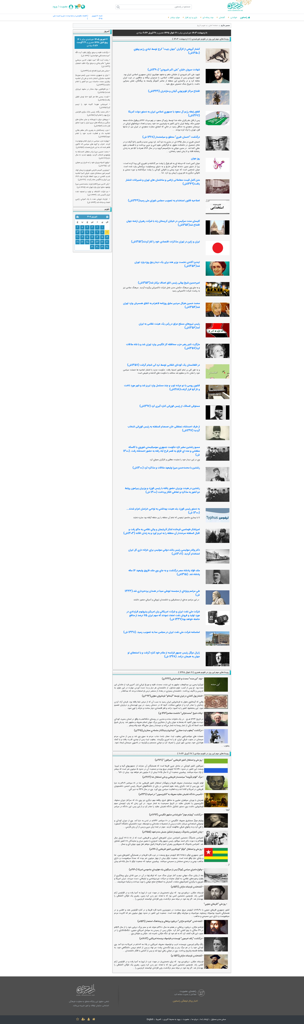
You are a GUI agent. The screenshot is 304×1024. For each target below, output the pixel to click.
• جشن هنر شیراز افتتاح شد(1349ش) (95, 70)
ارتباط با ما (204, 1019)
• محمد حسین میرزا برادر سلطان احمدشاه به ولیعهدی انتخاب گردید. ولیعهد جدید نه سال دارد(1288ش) (92, 155)
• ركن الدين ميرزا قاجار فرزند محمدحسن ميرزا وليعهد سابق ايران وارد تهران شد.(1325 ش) (92, 185)
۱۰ (92, 232)
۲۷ (77, 242)
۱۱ (87, 232)
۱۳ (77, 232)
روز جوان (195, 159)
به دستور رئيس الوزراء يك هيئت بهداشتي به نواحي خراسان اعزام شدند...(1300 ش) (163, 511)
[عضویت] (83, 1019)
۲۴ (92, 242)
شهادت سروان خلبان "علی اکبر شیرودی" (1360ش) (174, 70)
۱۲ (82, 232)
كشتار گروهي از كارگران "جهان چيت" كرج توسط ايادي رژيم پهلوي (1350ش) (167, 51)
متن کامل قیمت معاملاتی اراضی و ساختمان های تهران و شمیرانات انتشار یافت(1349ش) (163, 182)
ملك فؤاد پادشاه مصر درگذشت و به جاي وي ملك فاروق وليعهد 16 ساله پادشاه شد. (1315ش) (164, 573)
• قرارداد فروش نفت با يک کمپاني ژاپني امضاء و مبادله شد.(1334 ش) (92, 201)
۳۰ (97, 247)
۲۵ (87, 242)
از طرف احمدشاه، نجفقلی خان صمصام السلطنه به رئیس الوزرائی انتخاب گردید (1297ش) (164, 429)
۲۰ (77, 237)
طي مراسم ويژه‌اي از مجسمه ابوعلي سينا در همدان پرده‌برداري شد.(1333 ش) (162, 593)
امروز (106, 31)
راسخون (243, 17)
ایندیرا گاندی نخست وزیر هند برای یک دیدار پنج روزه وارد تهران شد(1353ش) (167, 264)
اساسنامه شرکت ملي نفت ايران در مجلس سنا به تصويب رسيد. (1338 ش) (161, 632)
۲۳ (97, 242)
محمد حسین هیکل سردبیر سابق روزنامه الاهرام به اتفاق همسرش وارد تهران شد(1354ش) (161, 305)
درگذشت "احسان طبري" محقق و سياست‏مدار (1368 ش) (171, 137)
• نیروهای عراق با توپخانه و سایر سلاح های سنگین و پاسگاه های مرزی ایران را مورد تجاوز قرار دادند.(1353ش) (92, 122)
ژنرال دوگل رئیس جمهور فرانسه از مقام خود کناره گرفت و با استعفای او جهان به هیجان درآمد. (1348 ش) (164, 655)
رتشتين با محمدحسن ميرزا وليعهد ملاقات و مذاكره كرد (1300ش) (166, 468)
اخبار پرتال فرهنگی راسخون (185, 1001)
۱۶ (97, 237)
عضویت (64, 7)
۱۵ (102, 237)
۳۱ (92, 247)
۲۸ (107, 247)
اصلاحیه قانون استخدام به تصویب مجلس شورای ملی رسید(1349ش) (164, 201)
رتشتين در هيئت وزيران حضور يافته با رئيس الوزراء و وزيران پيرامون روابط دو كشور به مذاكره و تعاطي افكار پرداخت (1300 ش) (162, 490)
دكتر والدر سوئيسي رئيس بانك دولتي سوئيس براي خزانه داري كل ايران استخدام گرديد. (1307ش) (164, 552)
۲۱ (107, 242)
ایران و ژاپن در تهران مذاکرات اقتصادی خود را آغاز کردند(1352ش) (165, 242)
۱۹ (82, 237)
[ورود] (88, 1019)
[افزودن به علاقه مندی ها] (77, 1019)
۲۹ (102, 247)
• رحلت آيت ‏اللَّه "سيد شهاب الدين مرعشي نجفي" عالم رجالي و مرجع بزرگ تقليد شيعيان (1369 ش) (92, 63)
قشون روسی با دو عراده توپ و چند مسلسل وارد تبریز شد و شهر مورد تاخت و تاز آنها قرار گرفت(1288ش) (162, 388)
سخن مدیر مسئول (218, 1019)
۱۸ (87, 237)
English (150, 1019)
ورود (55, 7)
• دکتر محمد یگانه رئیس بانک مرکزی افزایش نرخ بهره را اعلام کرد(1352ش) (92, 113)
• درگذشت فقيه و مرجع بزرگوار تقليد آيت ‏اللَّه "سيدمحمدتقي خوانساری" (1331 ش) (92, 54)
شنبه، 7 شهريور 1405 (97, 17)
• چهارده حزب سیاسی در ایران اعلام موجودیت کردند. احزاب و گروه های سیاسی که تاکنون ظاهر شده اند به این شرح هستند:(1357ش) (92, 144)
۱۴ (107, 237)
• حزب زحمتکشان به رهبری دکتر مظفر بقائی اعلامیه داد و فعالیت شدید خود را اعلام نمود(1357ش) (92, 133)
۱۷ (92, 237)
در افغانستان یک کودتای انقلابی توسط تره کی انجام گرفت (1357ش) (163, 365)
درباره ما (195, 1019)
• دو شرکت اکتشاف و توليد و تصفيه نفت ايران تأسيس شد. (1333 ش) (92, 193)
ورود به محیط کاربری (171, 1019)
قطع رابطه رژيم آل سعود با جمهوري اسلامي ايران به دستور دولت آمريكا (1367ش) (164, 114)
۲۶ (82, 242)
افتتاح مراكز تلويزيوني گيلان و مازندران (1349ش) (174, 91)
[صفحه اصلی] (93, 1019)
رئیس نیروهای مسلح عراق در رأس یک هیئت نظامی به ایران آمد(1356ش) (169, 326)
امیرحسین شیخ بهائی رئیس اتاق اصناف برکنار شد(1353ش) (169, 283)
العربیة (158, 1019)
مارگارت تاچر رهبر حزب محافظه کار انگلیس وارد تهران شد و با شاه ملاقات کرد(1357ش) (163, 346)
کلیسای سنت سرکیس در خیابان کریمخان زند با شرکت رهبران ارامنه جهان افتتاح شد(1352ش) (163, 223)
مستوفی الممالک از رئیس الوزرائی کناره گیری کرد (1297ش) (169, 406)
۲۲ (102, 242)
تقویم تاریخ (201, 25)
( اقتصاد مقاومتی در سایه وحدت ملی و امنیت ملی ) (70, 17)
